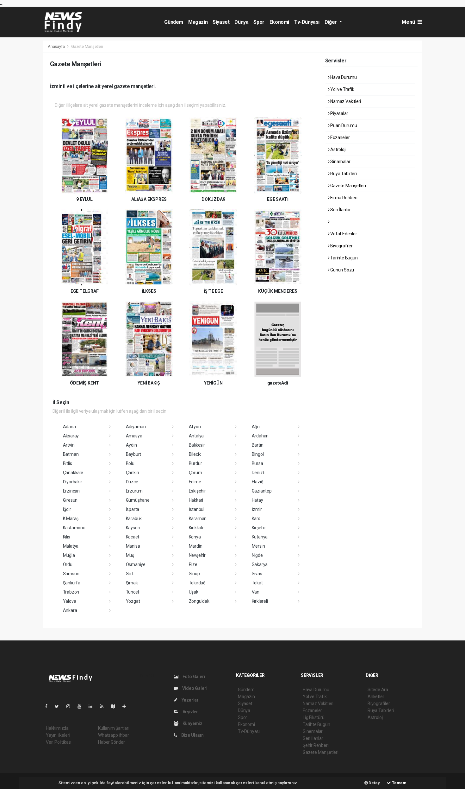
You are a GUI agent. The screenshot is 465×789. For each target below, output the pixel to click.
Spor (258, 22)
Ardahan (260, 435)
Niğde (257, 555)
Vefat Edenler (343, 233)
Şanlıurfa (71, 582)
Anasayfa (56, 46)
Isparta (133, 509)
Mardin (195, 546)
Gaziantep (262, 490)
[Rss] (104, 706)
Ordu (67, 564)
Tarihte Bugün (343, 257)
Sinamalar (339, 161)
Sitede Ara (378, 689)
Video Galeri (194, 688)
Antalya (196, 435)
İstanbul (196, 509)
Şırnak (132, 582)
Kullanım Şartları (113, 728)
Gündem (173, 22)
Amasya (134, 435)
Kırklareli (260, 601)
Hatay (257, 500)
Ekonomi (279, 22)
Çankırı (132, 472)
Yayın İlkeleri (58, 735)
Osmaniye (136, 564)
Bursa (257, 463)
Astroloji (337, 149)
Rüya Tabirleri (342, 173)
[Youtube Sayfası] (82, 706)
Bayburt (133, 454)
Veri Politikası (58, 742)
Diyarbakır (72, 481)
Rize (193, 564)
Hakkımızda (57, 728)
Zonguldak (199, 601)
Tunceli (133, 592)
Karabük (134, 518)
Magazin (198, 22)
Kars (256, 518)
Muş (130, 555)
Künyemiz (192, 723)
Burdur (195, 463)
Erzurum (134, 490)
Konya (195, 536)
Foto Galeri (193, 676)
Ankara (70, 610)
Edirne (195, 481)
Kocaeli (133, 536)
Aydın (131, 445)
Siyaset (221, 22)
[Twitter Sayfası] (59, 706)
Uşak (193, 592)
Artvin (69, 445)
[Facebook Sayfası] (49, 706)
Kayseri (133, 527)
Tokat (257, 582)
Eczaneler (339, 137)
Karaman (198, 518)
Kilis (66, 536)
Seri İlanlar (340, 209)
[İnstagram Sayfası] (70, 706)
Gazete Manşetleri (347, 185)
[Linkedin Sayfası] (93, 706)
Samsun (71, 573)
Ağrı (256, 426)
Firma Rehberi (343, 197)
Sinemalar (313, 731)
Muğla (69, 555)
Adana (69, 426)
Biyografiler (341, 245)
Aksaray (71, 435)
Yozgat (133, 601)
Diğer (331, 22)
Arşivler (190, 711)
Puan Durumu (343, 125)
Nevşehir (197, 555)
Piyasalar (338, 113)
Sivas (257, 573)
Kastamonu (74, 527)
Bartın (258, 445)
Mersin (258, 546)
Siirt (129, 573)
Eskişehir (197, 490)
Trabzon (71, 592)
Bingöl (258, 454)
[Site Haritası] (115, 706)
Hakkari (196, 500)
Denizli (258, 472)
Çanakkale (73, 472)
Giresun (70, 500)
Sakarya (260, 564)
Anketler (376, 696)
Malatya (71, 546)
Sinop (194, 573)
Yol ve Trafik (341, 89)
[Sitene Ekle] (126, 706)
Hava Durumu (343, 77)
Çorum (195, 472)
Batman (71, 454)
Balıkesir (197, 445)
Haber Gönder (111, 742)
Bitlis (67, 463)
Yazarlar (190, 700)
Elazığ (258, 481)
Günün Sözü (341, 269)
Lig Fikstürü (314, 717)
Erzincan (71, 490)
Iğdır (67, 509)
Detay (374, 782)
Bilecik (195, 454)
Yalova (69, 601)
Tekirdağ (197, 582)
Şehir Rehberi (316, 745)
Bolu (130, 463)
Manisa (133, 546)
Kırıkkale (197, 527)
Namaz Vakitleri (345, 101)
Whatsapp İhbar (113, 735)
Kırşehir (259, 527)
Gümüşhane (138, 500)
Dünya (241, 22)
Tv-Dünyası (306, 22)
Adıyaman (136, 426)
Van (255, 592)
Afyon (195, 426)
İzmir (257, 509)
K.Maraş (71, 518)
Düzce (132, 481)
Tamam (398, 782)
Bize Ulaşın (192, 735)
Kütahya (260, 536)
